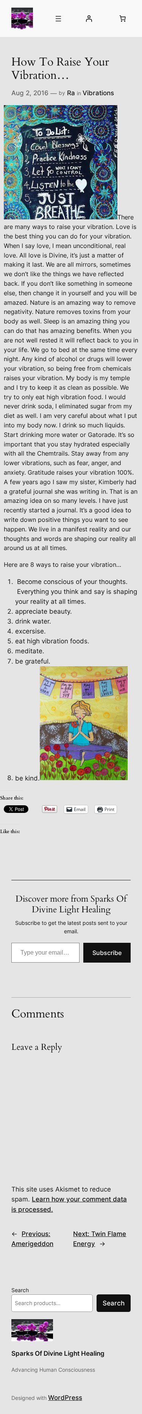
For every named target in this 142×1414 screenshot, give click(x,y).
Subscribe (107, 953)
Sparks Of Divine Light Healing (58, 1353)
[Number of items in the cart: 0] (123, 19)
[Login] (89, 19)
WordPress (65, 1397)
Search (20, 1290)
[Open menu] (58, 18)
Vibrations (98, 93)
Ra (71, 93)
